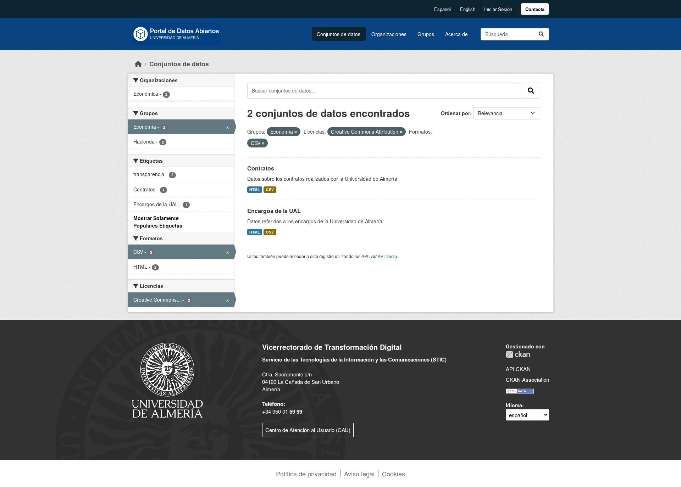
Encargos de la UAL (274, 211)
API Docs (386, 256)
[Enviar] (541, 34)
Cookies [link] (393, 473)
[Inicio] (138, 63)
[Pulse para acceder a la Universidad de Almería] (167, 379)
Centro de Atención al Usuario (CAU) (307, 429)
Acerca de (456, 34)
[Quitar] (295, 132)
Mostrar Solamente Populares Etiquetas (157, 221)
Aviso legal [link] (359, 473)
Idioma (514, 405)
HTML (254, 189)
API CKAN (518, 369)
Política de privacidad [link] (306, 473)
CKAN (518, 354)
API (364, 256)
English (467, 9)
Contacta (534, 9)
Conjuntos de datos (338, 34)
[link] (535, 9)
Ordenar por (455, 113)
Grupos (425, 34)
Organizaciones (388, 34)
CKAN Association (527, 379)
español (442, 9)
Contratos (260, 168)
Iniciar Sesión (498, 9)
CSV (270, 189)
